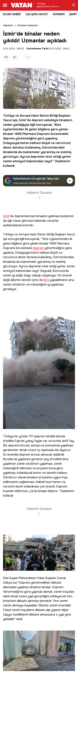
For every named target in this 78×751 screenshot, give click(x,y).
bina (46, 280)
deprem (37, 120)
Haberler (8, 25)
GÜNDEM (59, 14)
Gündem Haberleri (27, 25)
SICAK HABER (12, 14)
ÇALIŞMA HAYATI (36, 14)
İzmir (22, 120)
